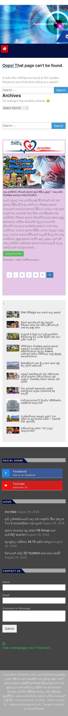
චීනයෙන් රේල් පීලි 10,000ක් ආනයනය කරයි (32, 553)
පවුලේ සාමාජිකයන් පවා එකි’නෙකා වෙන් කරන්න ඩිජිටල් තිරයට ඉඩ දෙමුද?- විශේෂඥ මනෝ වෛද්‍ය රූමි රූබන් (40, 377)
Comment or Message (17, 608)
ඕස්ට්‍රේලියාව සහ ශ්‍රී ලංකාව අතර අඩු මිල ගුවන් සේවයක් (40, 364)
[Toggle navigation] (16, 41)
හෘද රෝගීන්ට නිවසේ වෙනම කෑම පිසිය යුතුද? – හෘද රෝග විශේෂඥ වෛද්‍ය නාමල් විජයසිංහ (33, 193)
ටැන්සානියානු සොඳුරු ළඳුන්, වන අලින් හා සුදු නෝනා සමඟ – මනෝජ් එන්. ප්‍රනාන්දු (40, 419)
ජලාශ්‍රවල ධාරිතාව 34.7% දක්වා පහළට (29, 541)
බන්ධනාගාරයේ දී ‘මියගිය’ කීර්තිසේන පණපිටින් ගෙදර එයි (41, 401)
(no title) (10, 511)
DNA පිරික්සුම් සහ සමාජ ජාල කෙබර (41, 312)
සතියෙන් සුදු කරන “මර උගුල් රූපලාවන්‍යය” (37, 429)
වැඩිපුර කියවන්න (13, 253)
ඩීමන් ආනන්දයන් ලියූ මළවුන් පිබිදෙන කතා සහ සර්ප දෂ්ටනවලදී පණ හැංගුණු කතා (39, 325)
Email (7, 595)
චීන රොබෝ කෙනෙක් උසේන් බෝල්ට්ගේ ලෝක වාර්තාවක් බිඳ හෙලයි (38, 391)
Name (7, 582)
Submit (9, 628)
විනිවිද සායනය (31, 259)
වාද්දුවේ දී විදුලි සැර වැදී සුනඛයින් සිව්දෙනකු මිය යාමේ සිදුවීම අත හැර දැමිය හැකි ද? (40, 337)
